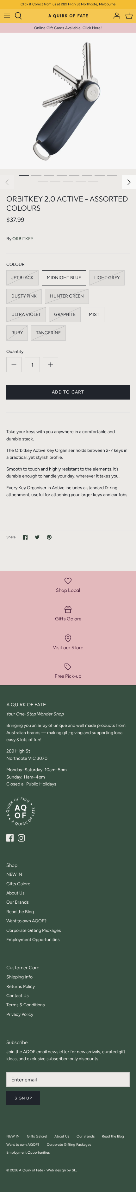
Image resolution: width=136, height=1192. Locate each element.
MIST (94, 314)
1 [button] (23, 175)
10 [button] (55, 182)
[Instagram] (21, 838)
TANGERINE (48, 333)
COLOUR (15, 264)
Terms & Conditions (25, 1005)
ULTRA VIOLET (26, 314)
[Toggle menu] (7, 16)
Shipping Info (19, 977)
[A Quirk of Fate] (68, 15)
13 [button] (93, 182)
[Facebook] (10, 838)
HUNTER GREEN (67, 296)
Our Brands (17, 902)
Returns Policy (20, 986)
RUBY (17, 333)
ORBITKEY (22, 238)
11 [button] (68, 182)
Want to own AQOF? (26, 921)
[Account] (115, 16)
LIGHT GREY (107, 277)
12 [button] (80, 182)
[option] (68, 101)
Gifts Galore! (19, 884)
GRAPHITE (65, 314)
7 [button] (99, 175)
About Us (15, 893)
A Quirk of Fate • (32, 1170)
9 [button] (42, 182)
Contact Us (17, 995)
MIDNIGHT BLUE (64, 277)
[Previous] (7, 182)
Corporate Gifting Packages (33, 930)
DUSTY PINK (24, 296)
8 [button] (112, 175)
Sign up (23, 1098)
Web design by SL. (61, 1170)
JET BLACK (22, 277)
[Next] (129, 182)
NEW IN (14, 874)
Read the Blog (20, 911)
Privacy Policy (19, 1014)
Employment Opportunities (33, 939)
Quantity (14, 351)
